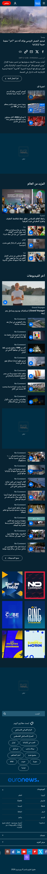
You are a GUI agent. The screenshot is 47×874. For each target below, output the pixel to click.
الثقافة (20, 811)
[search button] (4, 713)
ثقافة (12, 761)
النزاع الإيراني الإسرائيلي (23, 730)
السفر (43, 811)
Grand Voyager (38, 308)
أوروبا (43, 795)
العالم (24, 240)
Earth (19, 800)
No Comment (20, 319)
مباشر (6, 3)
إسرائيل (15, 749)
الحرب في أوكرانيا (29, 742)
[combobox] (23, 713)
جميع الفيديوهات (13, 558)
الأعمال (42, 800)
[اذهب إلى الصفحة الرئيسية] (37, 3)
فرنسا (23, 768)
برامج (20, 817)
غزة (24, 227)
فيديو (43, 817)
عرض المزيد (41, 842)
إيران (13, 742)
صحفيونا (42, 822)
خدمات (42, 835)
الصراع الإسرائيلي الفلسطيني (23, 736)
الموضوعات (41, 789)
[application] (23, 19)
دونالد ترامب (30, 749)
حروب (23, 761)
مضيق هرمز (32, 755)
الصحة (20, 806)
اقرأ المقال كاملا (13, 78)
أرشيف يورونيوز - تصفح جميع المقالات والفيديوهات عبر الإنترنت (12, 825)
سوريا (35, 761)
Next (43, 806)
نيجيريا (42, 216)
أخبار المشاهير (15, 755)
